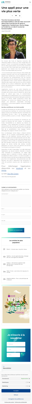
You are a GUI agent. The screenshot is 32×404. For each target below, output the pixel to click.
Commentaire (4, 193)
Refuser (16, 395)
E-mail (3, 214)
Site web (3, 220)
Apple (3, 170)
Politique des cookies (9, 402)
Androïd (19, 168)
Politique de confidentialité (21, 402)
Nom (2, 208)
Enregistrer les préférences (16, 399)
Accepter (16, 390)
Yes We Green (13, 174)
